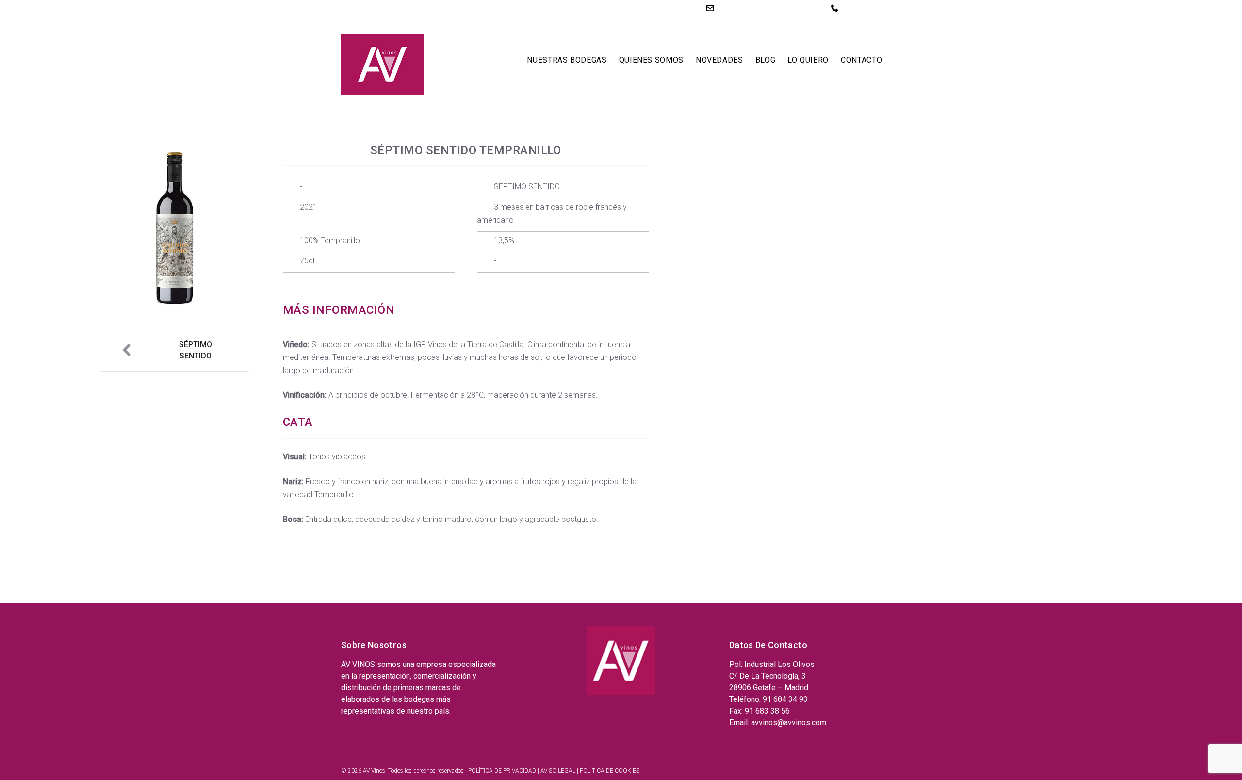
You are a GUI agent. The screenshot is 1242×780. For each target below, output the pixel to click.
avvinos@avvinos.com (757, 7)
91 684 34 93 (865, 8)
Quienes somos (651, 60)
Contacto (861, 60)
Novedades (719, 60)
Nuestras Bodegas (566, 60)
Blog (765, 60)
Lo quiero (808, 60)
